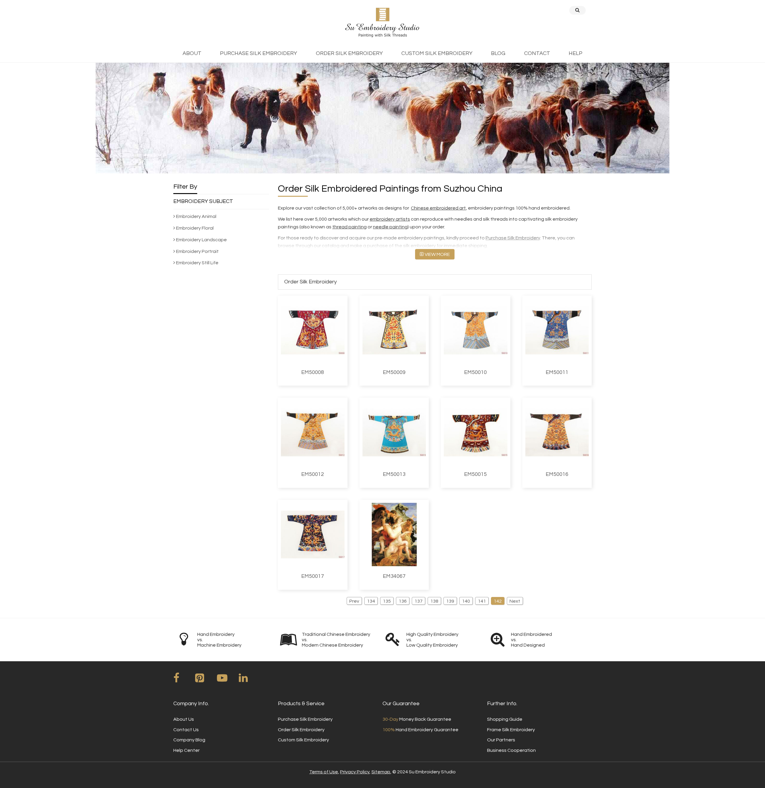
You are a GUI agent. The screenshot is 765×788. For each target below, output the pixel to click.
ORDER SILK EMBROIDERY (349, 53)
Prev (354, 601)
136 (403, 601)
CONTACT (537, 53)
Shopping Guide (504, 719)
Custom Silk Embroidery (303, 739)
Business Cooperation (511, 750)
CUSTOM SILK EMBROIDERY (436, 53)
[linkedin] (249, 680)
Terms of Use (323, 771)
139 (450, 601)
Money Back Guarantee (416, 719)
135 (387, 601)
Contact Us (186, 729)
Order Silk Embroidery (301, 729)
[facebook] (183, 680)
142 (498, 601)
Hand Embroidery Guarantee (420, 729)
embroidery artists (390, 219)
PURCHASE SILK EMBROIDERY (258, 53)
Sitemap (380, 771)
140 (466, 601)
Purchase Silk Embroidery (513, 238)
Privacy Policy (354, 771)
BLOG (498, 53)
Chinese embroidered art (438, 208)
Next (515, 601)
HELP (575, 53)
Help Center (186, 750)
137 (418, 601)
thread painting (349, 227)
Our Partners (501, 739)
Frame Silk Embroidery (511, 729)
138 (434, 601)
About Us (183, 719)
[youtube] (227, 680)
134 (371, 601)
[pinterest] (205, 680)
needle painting (390, 227)
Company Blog (189, 739)
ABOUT (192, 53)
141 (482, 601)
